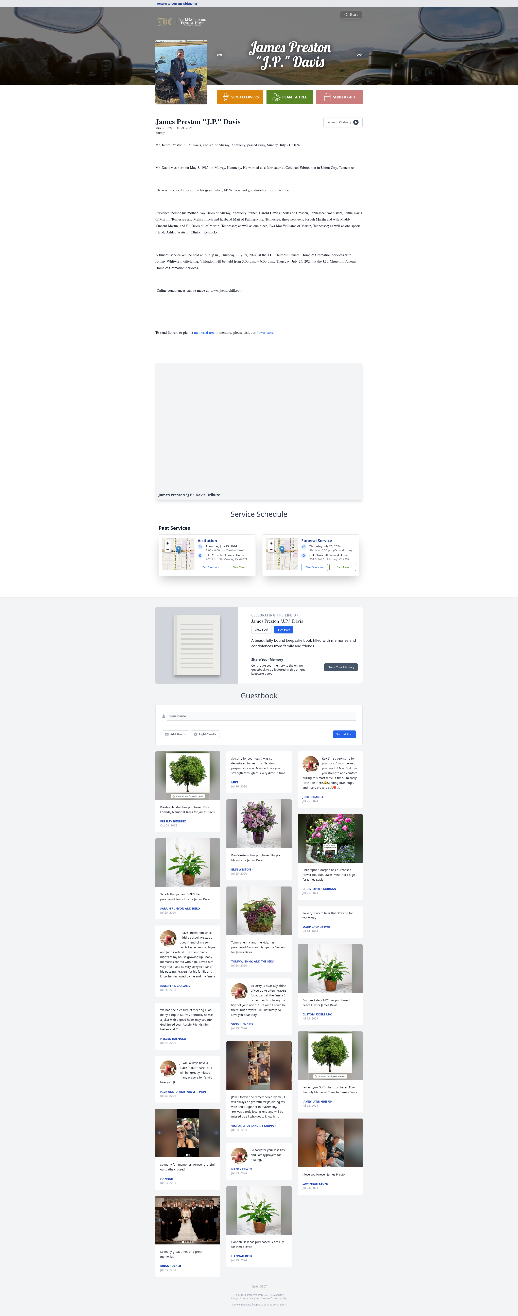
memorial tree (204, 332)
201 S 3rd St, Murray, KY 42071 (226, 559)
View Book (261, 629)
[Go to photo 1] (187, 1155)
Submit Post (344, 734)
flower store (265, 332)
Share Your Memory (341, 667)
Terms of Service (270, 1298)
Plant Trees (239, 567)
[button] (178, 550)
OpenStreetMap (263, 1304)
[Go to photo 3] (188, 1242)
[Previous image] (159, 1132)
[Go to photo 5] (193, 1242)
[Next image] (216, 1132)
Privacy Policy (247, 1298)
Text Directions (211, 567)
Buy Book (284, 629)
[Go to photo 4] (190, 1242)
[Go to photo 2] (189, 1155)
